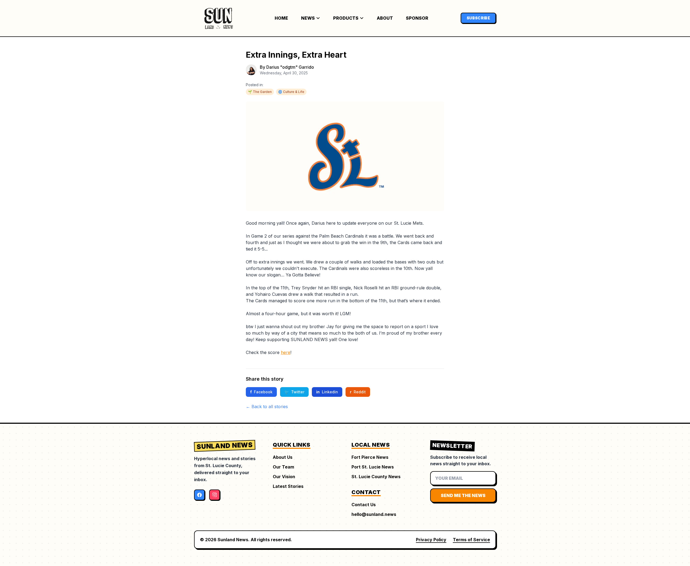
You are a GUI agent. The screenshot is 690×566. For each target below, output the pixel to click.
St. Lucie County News (376, 476)
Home (281, 18)
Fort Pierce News (369, 457)
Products (345, 18)
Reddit (358, 392)
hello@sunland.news (373, 514)
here (285, 352)
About (385, 18)
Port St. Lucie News (372, 467)
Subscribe (478, 18)
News (308, 18)
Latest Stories (288, 486)
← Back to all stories (267, 406)
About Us (282, 457)
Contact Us (363, 504)
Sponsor (417, 18)
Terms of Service (471, 539)
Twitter (294, 392)
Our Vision (284, 476)
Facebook (261, 392)
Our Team (283, 467)
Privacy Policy (431, 539)
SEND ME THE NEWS (463, 495)
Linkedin (327, 392)
